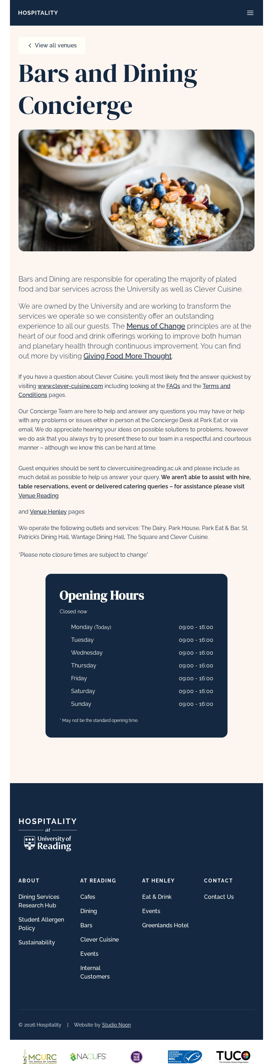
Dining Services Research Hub (38, 901)
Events (89, 953)
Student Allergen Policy (41, 924)
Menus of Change (156, 326)
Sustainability (36, 942)
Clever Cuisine (99, 939)
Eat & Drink (157, 896)
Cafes (87, 896)
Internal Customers (95, 972)
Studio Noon (116, 1025)
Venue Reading (38, 495)
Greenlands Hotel (165, 925)
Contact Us (219, 896)
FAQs (173, 386)
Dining (88, 911)
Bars (86, 925)
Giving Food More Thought (128, 356)
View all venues (56, 45)
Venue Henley (48, 511)
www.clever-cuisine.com (70, 386)
